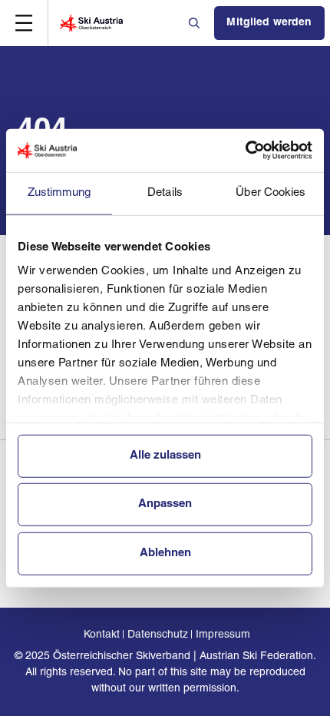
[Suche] (196, 23)
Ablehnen (165, 553)
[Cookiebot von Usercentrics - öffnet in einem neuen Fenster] (245, 151)
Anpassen (165, 504)
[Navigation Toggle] (24, 23)
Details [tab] (165, 192)
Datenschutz (157, 635)
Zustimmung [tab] (59, 192)
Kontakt (102, 635)
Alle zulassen (165, 455)
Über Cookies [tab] (270, 192)
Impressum (223, 635)
